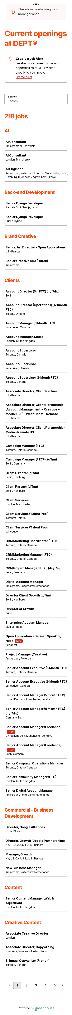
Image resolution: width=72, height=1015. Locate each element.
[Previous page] (9, 985)
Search (12, 96)
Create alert (24, 77)
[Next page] (62, 985)
